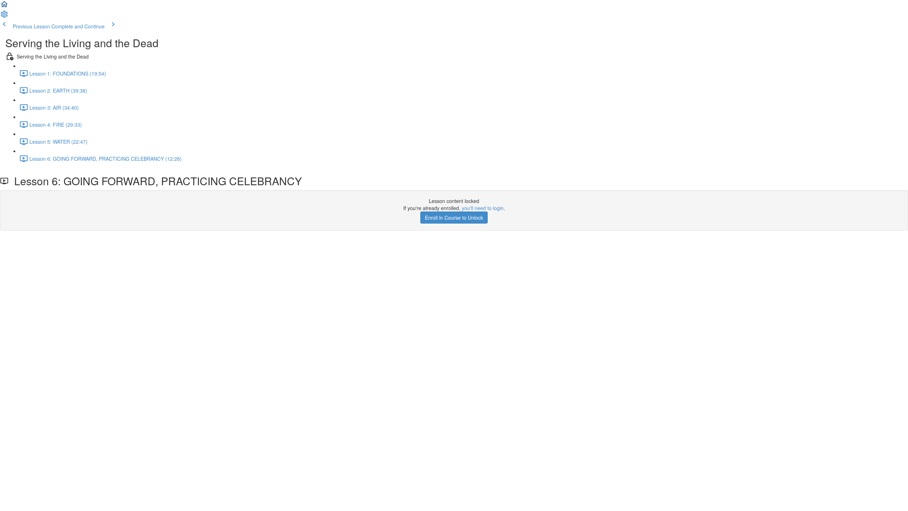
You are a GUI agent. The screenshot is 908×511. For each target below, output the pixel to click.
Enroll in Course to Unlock (454, 217)
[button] (4, 6)
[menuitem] (4, 16)
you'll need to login (483, 207)
